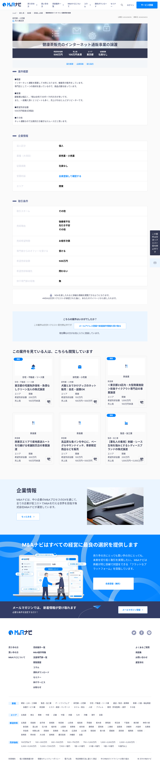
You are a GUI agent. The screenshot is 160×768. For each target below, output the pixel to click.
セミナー (113, 5)
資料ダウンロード (101, 5)
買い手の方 (44, 5)
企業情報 (80, 64)
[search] (122, 4)
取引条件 (90, 64)
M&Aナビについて (74, 5)
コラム (86, 5)
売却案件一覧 (56, 5)
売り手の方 (31, 5)
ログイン (130, 5)
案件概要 (69, 64)
